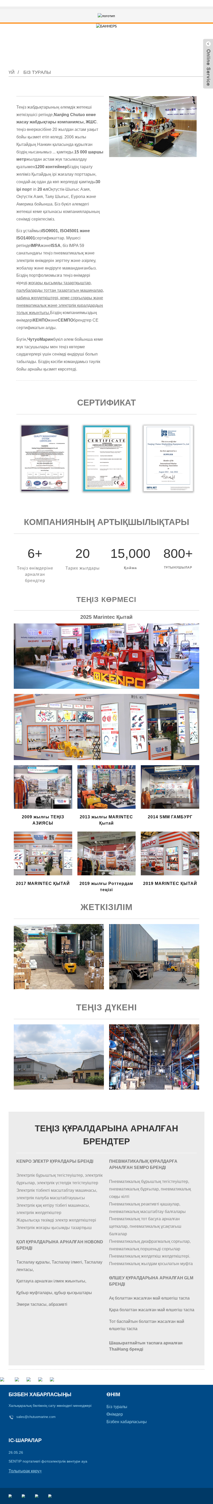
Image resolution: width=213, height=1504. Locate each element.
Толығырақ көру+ (25, 1471)
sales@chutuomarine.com (36, 1417)
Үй (12, 72)
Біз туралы (37, 72)
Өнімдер (114, 1414)
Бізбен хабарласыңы (126, 1422)
